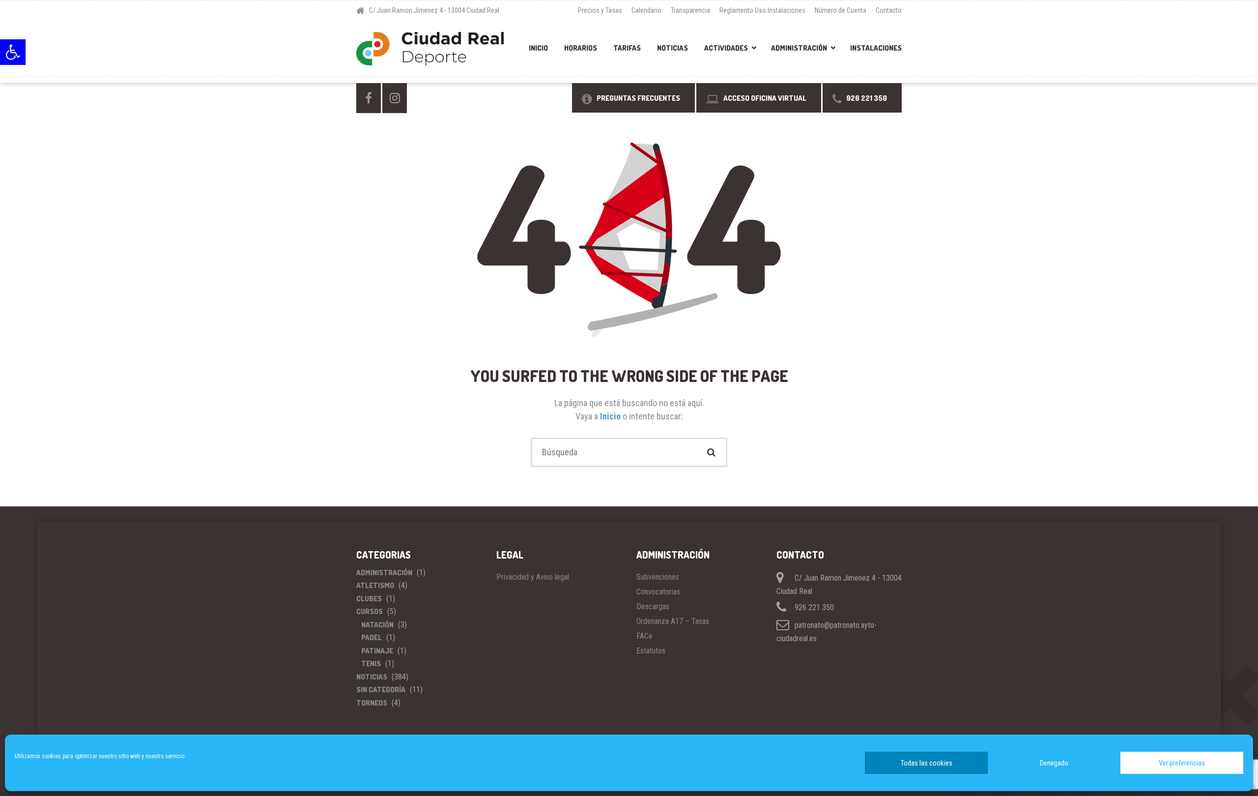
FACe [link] (644, 636)
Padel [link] (371, 637)
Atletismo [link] (375, 585)
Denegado (1054, 763)
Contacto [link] (889, 10)
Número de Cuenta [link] (840, 10)
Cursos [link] (369, 611)
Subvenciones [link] (657, 577)
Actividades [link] (726, 48)
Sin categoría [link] (380, 689)
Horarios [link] (580, 48)
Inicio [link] (538, 48)
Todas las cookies (926, 763)
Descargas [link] (652, 606)
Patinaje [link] (377, 650)
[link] (13, 52)
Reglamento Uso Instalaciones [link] (762, 10)
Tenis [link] (371, 663)
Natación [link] (377, 624)
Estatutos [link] (650, 650)
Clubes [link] (369, 598)
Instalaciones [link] (876, 48)
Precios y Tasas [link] (600, 10)
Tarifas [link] (627, 48)
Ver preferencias (1182, 763)
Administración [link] (799, 48)
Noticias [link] (672, 48)
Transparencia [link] (690, 10)
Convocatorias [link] (658, 591)
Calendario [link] (646, 10)
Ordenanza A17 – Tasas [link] (672, 621)
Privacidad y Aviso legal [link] (532, 577)
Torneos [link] (371, 703)
